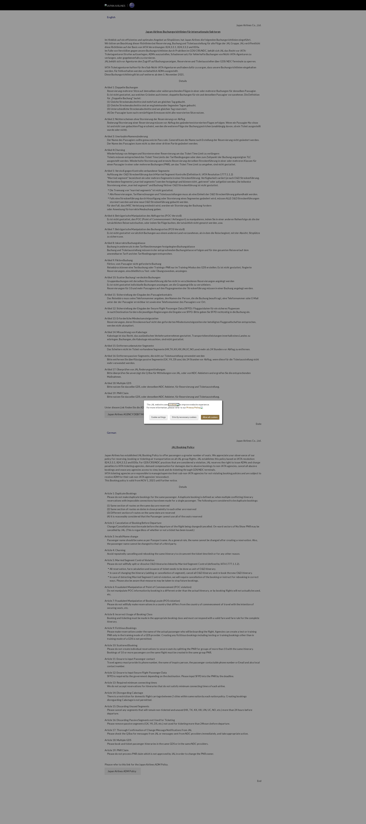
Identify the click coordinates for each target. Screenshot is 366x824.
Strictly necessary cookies (184, 417)
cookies (173, 404)
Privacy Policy (193, 407)
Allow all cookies (210, 417)
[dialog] (183, 412)
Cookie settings (158, 417)
